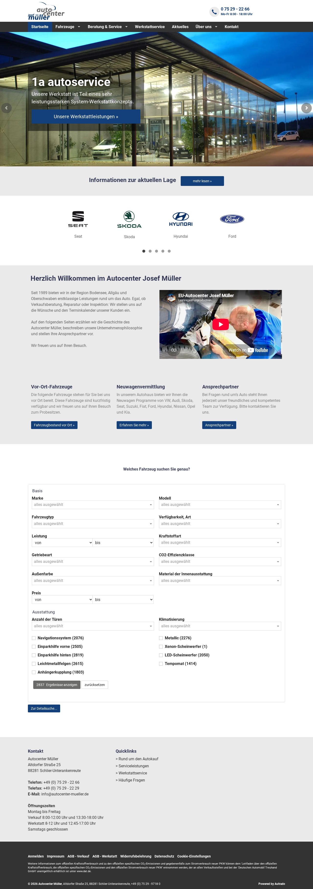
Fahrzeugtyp (43, 517)
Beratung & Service (105, 26)
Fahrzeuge (65, 26)
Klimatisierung (171, 619)
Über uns (204, 26)
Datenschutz (164, 856)
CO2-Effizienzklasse (176, 555)
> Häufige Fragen (130, 780)
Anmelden (36, 856)
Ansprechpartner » (219, 425)
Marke (37, 498)
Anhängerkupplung (61, 672)
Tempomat (181, 663)
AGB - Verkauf (78, 856)
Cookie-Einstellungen (194, 856)
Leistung (39, 536)
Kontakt (231, 26)
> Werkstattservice (131, 773)
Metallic (178, 638)
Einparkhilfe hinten (61, 655)
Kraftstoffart (170, 536)
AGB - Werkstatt (104, 856)
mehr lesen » (202, 181)
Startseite (39, 26)
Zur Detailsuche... (44, 708)
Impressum (55, 856)
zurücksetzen (95, 685)
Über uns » (86, 122)
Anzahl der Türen (47, 619)
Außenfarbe (42, 574)
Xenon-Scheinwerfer (186, 646)
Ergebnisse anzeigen (56, 685)
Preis (36, 593)
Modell (165, 498)
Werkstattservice (150, 26)
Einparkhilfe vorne (60, 646)
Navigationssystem (61, 638)
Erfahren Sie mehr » (134, 425)
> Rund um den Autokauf (137, 759)
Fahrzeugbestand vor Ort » (54, 425)
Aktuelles (180, 26)
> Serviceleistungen (132, 766)
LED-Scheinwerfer (187, 655)
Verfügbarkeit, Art (175, 517)
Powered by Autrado (271, 884)
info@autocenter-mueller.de (65, 794)
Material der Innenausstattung (185, 574)
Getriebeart (42, 555)
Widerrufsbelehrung (135, 856)
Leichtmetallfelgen (60, 663)
